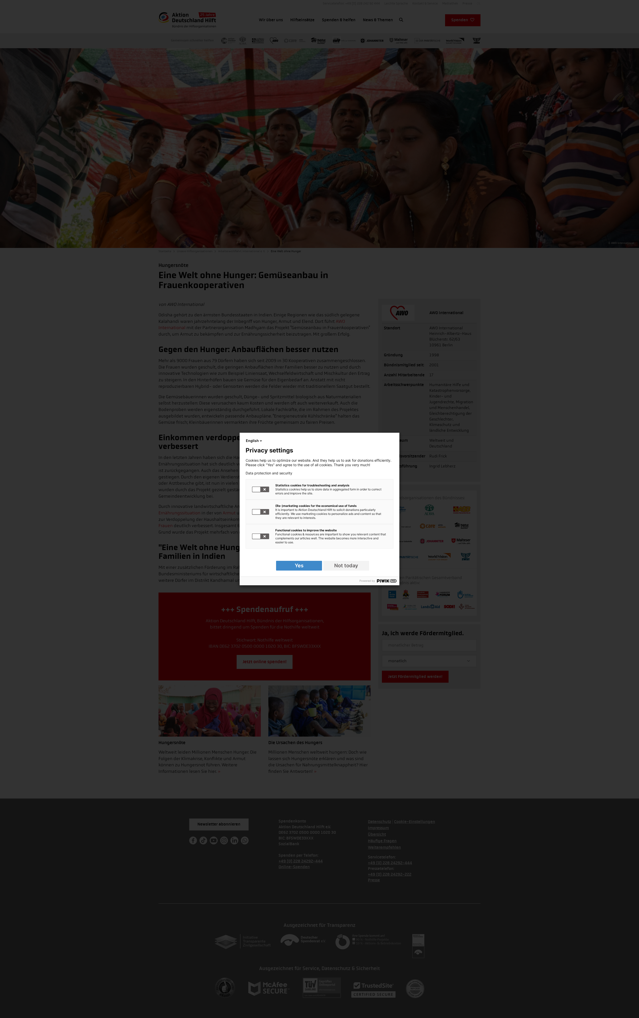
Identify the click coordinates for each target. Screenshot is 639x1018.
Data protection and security (269, 473)
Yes (299, 566)
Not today (346, 566)
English (252, 440)
